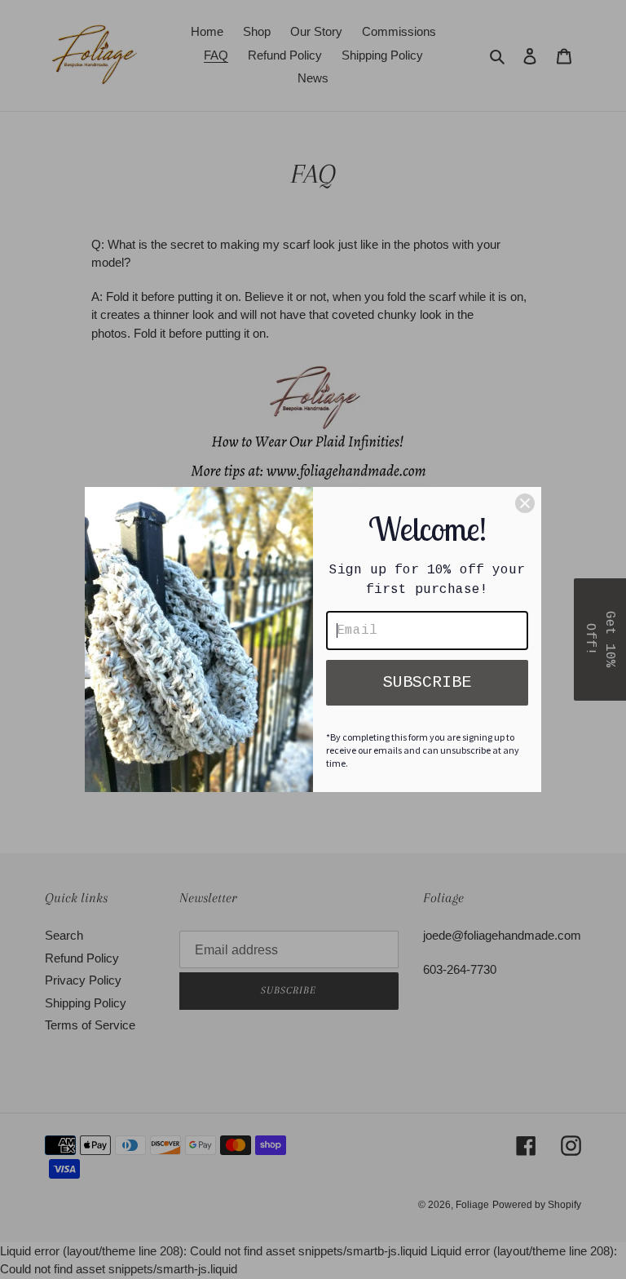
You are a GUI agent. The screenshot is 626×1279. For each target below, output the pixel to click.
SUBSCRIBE (427, 682)
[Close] (525, 503)
